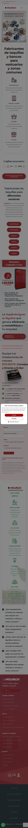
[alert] (14, 414)
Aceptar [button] (14, 415)
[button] (14, 422)
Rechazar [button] (14, 418)
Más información (5, 412)
